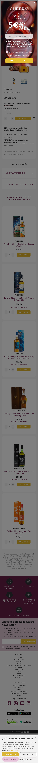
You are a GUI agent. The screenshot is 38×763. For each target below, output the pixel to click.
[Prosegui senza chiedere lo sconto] (34, 3)
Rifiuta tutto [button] (28, 754)
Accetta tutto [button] (10, 754)
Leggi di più (14, 750)
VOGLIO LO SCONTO (19, 61)
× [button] (35, 737)
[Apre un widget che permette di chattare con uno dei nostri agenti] (10, 759)
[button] (19, 760)
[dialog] (19, 749)
